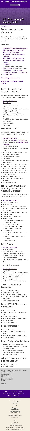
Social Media (20, 393)
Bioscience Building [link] (6, 374)
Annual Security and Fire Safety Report (15, 427)
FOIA (15, 420)
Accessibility (6, 393)
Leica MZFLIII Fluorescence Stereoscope (15, 72)
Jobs (13, 393)
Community (16, 395)
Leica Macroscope (8, 74)
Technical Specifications (10, 101)
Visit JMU (15, 405)
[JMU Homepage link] (15, 412)
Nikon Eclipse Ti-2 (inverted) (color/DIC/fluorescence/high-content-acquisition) (14, 54)
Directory (14, 391)
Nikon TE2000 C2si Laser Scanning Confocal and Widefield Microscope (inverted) (13, 60)
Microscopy (8, 26)
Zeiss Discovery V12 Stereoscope (13, 70)
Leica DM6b (6, 64)
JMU (2, 26)
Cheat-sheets (7, 103)
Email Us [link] (3, 383)
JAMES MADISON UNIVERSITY (17, 429)
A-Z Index (6, 391)
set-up (14, 140)
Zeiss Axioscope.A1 (8, 68)
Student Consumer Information (15, 425)
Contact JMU (15, 417)
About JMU (15, 403)
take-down (22, 140)
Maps (9, 395)
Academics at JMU (15, 401)
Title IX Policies (15, 424)
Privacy (21, 391)
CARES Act (15, 422)
